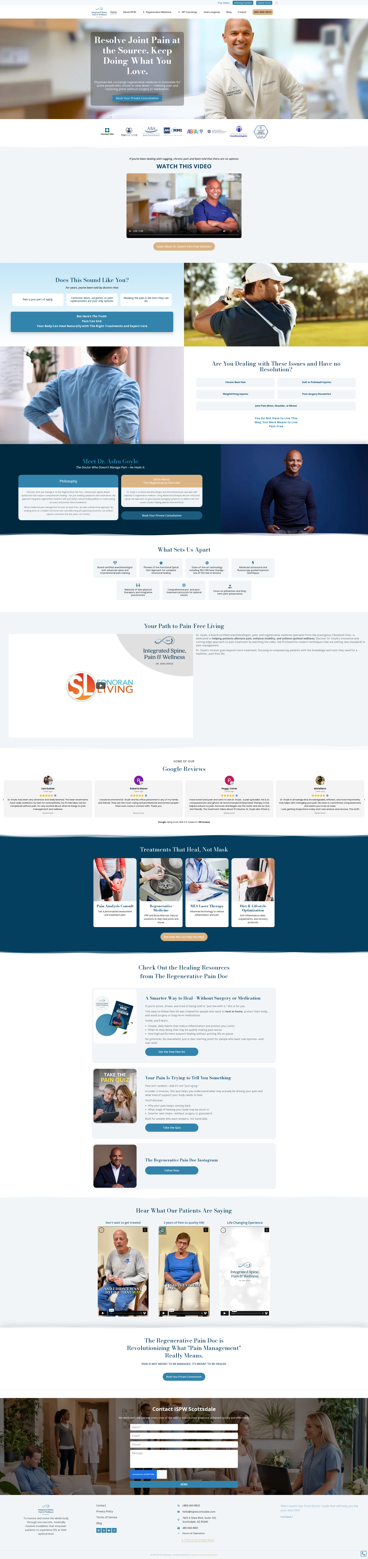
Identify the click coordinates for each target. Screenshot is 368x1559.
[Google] (103, 1530)
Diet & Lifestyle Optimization (253, 908)
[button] (4, 799)
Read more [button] (48, 813)
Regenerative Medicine (161, 908)
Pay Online (224, 2)
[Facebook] (98, 1530)
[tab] (223, 1533)
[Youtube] (109, 1530)
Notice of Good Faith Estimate (205, 1555)
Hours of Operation (193, 1533)
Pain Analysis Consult (115, 906)
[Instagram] (114, 1530)
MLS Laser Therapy (207, 906)
